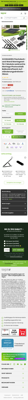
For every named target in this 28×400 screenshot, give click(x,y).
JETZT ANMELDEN (18, 250)
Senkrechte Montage (7, 131)
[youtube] (18, 364)
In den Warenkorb (20, 137)
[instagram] (14, 364)
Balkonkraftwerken (15, 287)
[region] (14, 9)
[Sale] (14, 3)
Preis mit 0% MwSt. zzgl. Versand (11, 95)
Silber (9, 113)
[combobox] (13, 17)
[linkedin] (22, 364)
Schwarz (20, 114)
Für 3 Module (7, 124)
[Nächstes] (25, 38)
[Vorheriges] (2, 38)
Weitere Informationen (9, 101)
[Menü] (1, 17)
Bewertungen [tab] (6, 203)
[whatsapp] (25, 364)
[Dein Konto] (21, 13)
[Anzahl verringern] (3, 137)
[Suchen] (24, 17)
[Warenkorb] (25, 13)
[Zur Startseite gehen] (3, 13)
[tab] (14, 195)
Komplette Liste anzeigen (14, 182)
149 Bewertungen (7, 79)
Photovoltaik (13, 282)
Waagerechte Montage (21, 131)
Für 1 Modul (8, 120)
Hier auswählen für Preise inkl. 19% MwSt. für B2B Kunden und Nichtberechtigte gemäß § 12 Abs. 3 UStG (15, 99)
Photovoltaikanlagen (16, 303)
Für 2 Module (20, 120)
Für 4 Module (20, 124)
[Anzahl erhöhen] (9, 137)
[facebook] (11, 364)
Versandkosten (9, 263)
